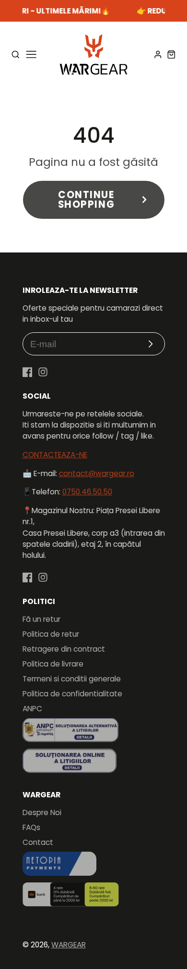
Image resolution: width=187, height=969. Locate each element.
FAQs (31, 827)
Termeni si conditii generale (72, 679)
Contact (38, 842)
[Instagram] (43, 372)
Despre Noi (42, 812)
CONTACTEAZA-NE (55, 455)
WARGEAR (68, 945)
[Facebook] (28, 372)
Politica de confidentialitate (72, 694)
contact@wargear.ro (96, 473)
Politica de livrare (53, 664)
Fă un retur (41, 619)
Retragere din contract (64, 649)
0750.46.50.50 (87, 492)
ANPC (32, 709)
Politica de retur (51, 634)
